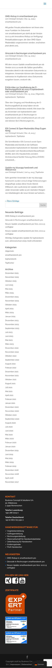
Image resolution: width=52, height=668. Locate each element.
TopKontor (21, 97)
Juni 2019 (9, 454)
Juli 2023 (8, 332)
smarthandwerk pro (13, 22)
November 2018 (12, 474)
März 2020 (9, 439)
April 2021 (9, 395)
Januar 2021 (10, 403)
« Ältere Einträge (12, 201)
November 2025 (12, 277)
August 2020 (10, 423)
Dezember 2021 (11, 372)
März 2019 (9, 462)
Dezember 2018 (12, 470)
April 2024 (9, 309)
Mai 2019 (9, 458)
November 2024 (12, 301)
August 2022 (10, 364)
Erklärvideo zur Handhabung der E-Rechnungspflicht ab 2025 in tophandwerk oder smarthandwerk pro (24, 89)
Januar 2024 (10, 316)
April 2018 (9, 478)
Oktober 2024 (10, 305)
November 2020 (12, 411)
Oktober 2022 (10, 356)
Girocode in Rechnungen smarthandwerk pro (25, 53)
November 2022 (12, 352)
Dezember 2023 (12, 320)
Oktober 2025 (10, 281)
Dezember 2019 (12, 450)
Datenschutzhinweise (31, 664)
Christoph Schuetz (16, 19)
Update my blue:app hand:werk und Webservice (21, 169)
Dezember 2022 (12, 348)
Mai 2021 (8, 391)
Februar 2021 (10, 399)
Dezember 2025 (12, 273)
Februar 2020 (10, 443)
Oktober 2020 (11, 415)
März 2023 (9, 344)
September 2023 (12, 328)
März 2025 (9, 293)
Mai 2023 (9, 340)
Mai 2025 (9, 289)
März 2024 (9, 312)
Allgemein (40, 94)
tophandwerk (10, 97)
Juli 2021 (8, 387)
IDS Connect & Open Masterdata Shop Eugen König (25, 129)
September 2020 (12, 419)
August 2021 (10, 383)
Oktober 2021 (10, 379)
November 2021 (12, 376)
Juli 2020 (9, 427)
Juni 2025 (9, 285)
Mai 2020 (9, 435)
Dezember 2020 (12, 407)
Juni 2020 (9, 431)
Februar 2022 (10, 368)
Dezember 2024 (12, 297)
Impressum (15, 664)
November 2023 (12, 324)
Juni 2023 (9, 336)
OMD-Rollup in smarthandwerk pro (21, 16)
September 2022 (12, 360)
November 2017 (12, 482)
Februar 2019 (10, 466)
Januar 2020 (10, 446)
